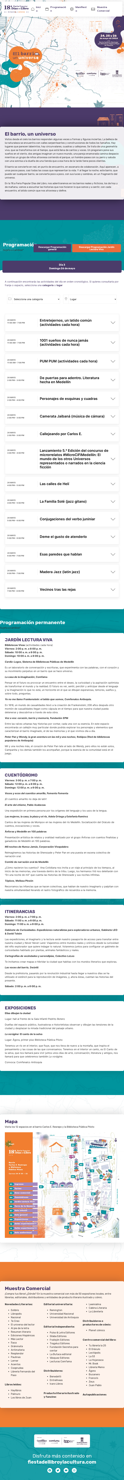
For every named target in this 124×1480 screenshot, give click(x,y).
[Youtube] (66, 1470)
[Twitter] (57, 1470)
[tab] (62, 267)
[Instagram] (74, 1470)
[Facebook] (49, 1470)
